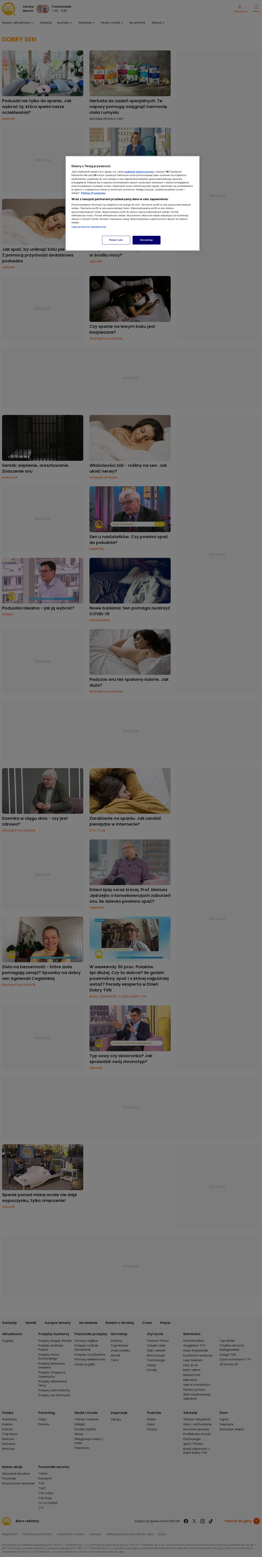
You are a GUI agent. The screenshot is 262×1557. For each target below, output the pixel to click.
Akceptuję (146, 239)
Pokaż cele (116, 239)
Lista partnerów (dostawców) (88, 226)
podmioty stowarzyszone (139, 171)
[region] (132, 203)
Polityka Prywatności (93, 193)
